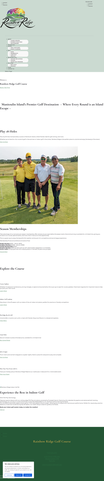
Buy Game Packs (5, 340)
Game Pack (14, 54)
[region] (18, 470)
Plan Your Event (4, 374)
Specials (13, 56)
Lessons (13, 60)
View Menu (3, 320)
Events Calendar (16, 49)
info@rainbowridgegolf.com (52, 465)
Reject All (18, 475)
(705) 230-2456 (88, 1)
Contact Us (11, 68)
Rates (12, 51)
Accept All (27, 475)
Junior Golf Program (17, 61)
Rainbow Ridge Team (16, 42)
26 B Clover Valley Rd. (52, 456)
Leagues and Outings (17, 58)
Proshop (13, 66)
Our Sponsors (15, 43)
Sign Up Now (4, 142)
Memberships (14, 53)
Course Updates (15, 40)
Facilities (10, 63)
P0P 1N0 (52, 461)
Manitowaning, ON (52, 459)
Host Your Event (15, 47)
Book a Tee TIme (5, 87)
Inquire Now (3, 252)
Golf (9, 50)
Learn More (3, 291)
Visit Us (2, 409)
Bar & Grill (14, 64)
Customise (9, 475)
